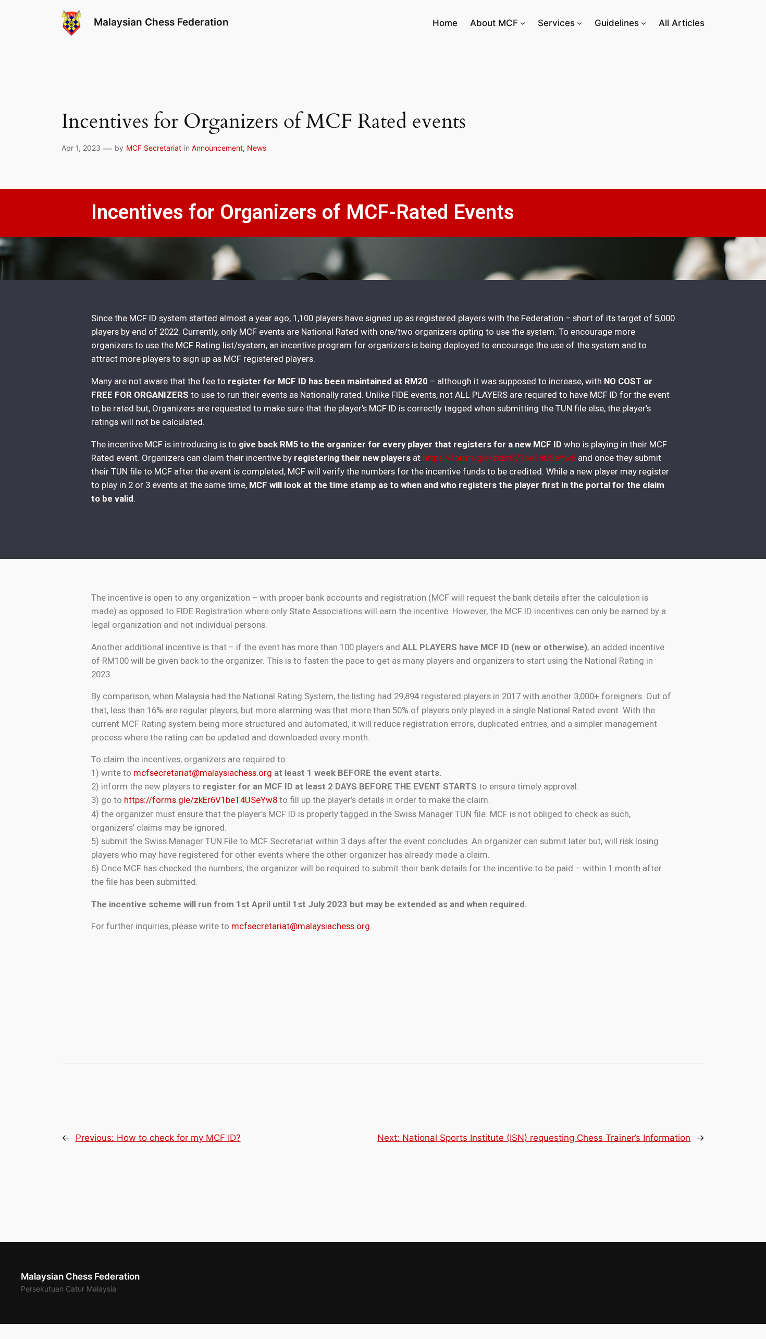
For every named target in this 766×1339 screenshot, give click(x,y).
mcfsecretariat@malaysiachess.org (202, 773)
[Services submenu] (579, 23)
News (256, 147)
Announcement (217, 147)
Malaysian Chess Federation (161, 22)
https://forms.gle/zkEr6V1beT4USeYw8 (499, 458)
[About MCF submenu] (522, 23)
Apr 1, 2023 (81, 147)
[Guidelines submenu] (643, 23)
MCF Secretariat (153, 147)
